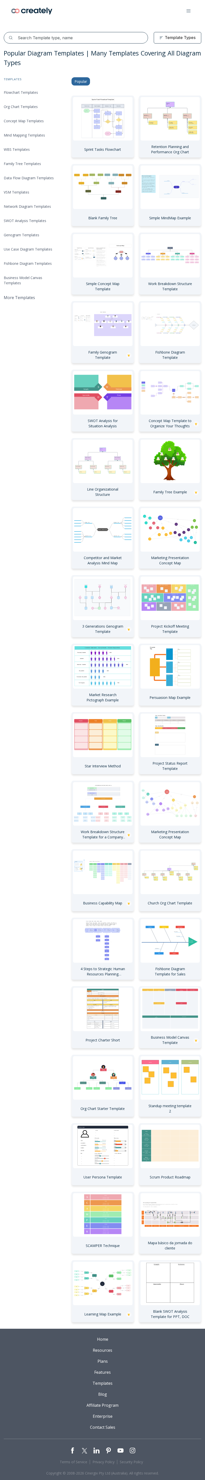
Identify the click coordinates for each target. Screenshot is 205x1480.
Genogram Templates (21, 235)
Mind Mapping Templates (24, 135)
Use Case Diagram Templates (28, 249)
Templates (102, 1383)
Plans (103, 1361)
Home (102, 1339)
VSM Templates (16, 192)
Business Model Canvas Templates (23, 280)
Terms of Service (73, 1461)
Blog (102, 1394)
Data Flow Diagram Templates (29, 178)
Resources (102, 1350)
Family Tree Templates (22, 163)
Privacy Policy (103, 1461)
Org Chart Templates (21, 106)
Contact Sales (102, 1427)
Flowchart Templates (21, 92)
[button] (188, 11)
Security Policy (131, 1461)
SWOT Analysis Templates (25, 220)
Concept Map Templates (24, 121)
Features (102, 1372)
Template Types (180, 37)
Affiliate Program (102, 1405)
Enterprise (102, 1416)
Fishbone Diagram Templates (28, 263)
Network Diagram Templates (27, 206)
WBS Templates (17, 149)
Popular (80, 81)
